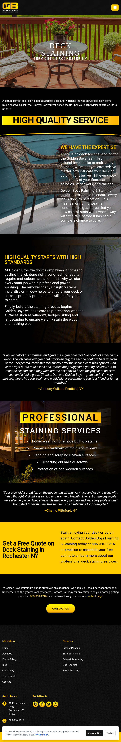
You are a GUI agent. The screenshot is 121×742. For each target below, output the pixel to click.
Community (8, 670)
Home (5, 648)
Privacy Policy (41, 735)
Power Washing (71, 670)
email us (71, 550)
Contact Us (60, 608)
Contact (6, 681)
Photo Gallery (9, 659)
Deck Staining (70, 664)
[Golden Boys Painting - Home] (56, 7)
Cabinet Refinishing (73, 659)
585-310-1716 (103, 544)
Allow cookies (94, 733)
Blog (4, 664)
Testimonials (9, 676)
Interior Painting (71, 648)
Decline (110, 733)
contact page (94, 596)
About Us (7, 653)
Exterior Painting (71, 653)
